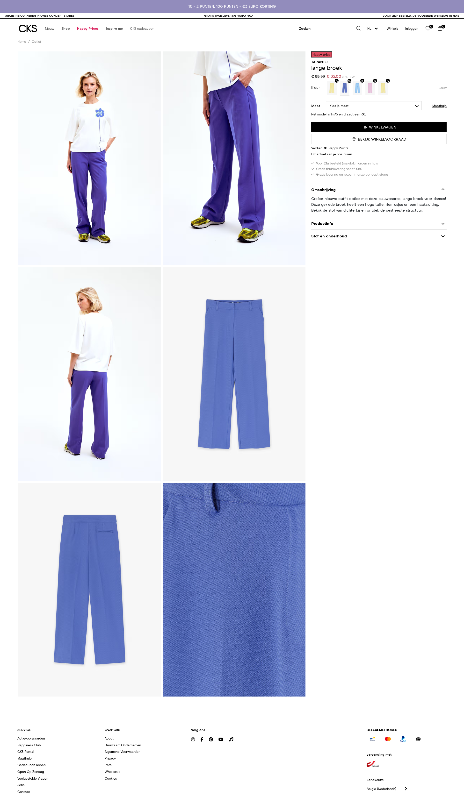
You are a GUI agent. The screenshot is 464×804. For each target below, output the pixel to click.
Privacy (110, 758)
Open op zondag (30, 771)
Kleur (316, 87)
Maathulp (24, 758)
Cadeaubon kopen (31, 764)
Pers (108, 764)
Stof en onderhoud (329, 236)
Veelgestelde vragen (32, 778)
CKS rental (25, 751)
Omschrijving (323, 189)
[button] (49, 28)
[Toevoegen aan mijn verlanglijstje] (439, 54)
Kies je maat (339, 105)
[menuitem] (49, 28)
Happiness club (29, 744)
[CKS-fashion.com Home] (28, 28)
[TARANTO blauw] (344, 88)
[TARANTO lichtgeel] (332, 88)
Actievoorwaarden (31, 738)
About (109, 738)
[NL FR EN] (374, 28)
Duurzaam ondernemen (123, 744)
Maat (315, 105)
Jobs (20, 784)
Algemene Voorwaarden (122, 751)
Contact (23, 791)
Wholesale (112, 771)
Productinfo (322, 223)
